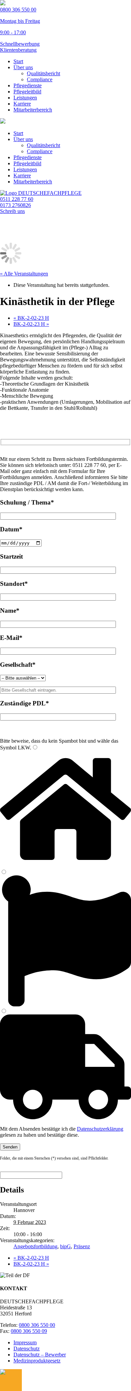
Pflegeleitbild (27, 91)
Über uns (23, 67)
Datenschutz (26, 1348)
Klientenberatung (18, 50)
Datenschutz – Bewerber (39, 1354)
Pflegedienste (27, 85)
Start (18, 61)
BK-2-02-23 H (31, 318)
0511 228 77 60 (16, 199)
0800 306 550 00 (37, 1325)
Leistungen (25, 97)
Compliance (39, 79)
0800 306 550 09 (29, 1331)
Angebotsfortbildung (35, 1246)
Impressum (25, 1342)
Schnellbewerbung (20, 44)
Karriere (22, 103)
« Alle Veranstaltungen (24, 273)
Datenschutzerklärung (100, 1129)
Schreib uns (12, 211)
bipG (65, 1246)
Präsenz (82, 1246)
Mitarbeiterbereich (32, 110)
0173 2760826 (15, 205)
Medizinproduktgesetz (36, 1360)
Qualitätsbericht (43, 73)
